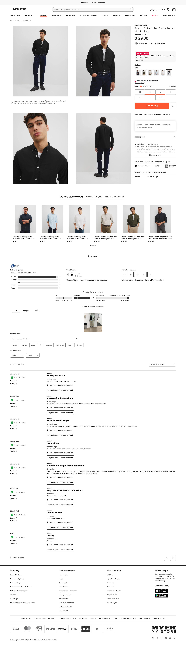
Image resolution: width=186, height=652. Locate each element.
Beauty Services (65, 595)
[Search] (131, 9)
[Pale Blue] (156, 73)
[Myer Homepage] (19, 10)
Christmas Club (113, 599)
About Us (110, 587)
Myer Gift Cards (113, 579)
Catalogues (14, 599)
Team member (159, 618)
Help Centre (63, 575)
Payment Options (17, 579)
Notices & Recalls (65, 607)
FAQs (61, 579)
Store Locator (64, 587)
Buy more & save (143, 53)
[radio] (140, 92)
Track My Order (16, 575)
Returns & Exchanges (18, 591)
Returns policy (26, 618)
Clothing (17, 20)
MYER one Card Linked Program (22, 603)
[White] (162, 73)
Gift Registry (63, 599)
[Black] (169, 73)
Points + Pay (15, 583)
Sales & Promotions (66, 603)
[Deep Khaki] (144, 73)
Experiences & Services (68, 591)
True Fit (13, 595)
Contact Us (63, 583)
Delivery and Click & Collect (21, 587)
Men (11, 20)
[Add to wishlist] (173, 106)
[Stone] (150, 73)
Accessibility (63, 611)
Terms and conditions (87, 618)
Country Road (141, 25)
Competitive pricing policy (45, 618)
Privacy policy (145, 618)
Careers (110, 583)
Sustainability (112, 595)
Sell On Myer (112, 603)
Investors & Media (114, 591)
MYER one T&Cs (105, 618)
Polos (24, 20)
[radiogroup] (155, 95)
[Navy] (137, 73)
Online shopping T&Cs (67, 618)
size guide (173, 86)
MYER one (110, 575)
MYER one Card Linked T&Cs (125, 618)
